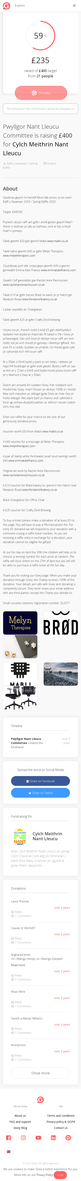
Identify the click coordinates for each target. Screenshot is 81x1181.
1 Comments (22, 916)
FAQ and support (20, 1122)
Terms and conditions (61, 1115)
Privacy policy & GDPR (61, 1122)
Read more (18, 965)
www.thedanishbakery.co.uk (39, 299)
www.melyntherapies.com (19, 255)
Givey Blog (20, 1128)
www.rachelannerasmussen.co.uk (24, 284)
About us (20, 1115)
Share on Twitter (42, 793)
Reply (18, 912)
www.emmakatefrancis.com (58, 270)
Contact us (61, 1128)
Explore (20, 5)
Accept (60, 1175)
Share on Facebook (42, 781)
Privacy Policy (45, 1175)
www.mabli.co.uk (57, 241)
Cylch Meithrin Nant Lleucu (47, 836)
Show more (40, 1073)
